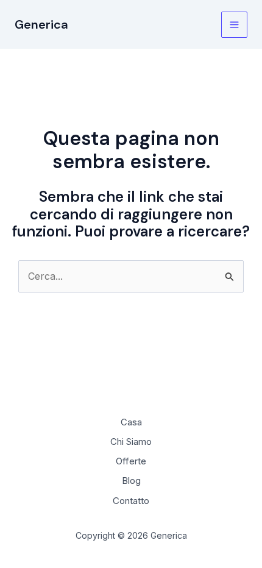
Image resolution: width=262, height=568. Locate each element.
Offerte (131, 461)
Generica (41, 24)
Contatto (131, 500)
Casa (131, 422)
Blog (131, 480)
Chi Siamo (131, 441)
